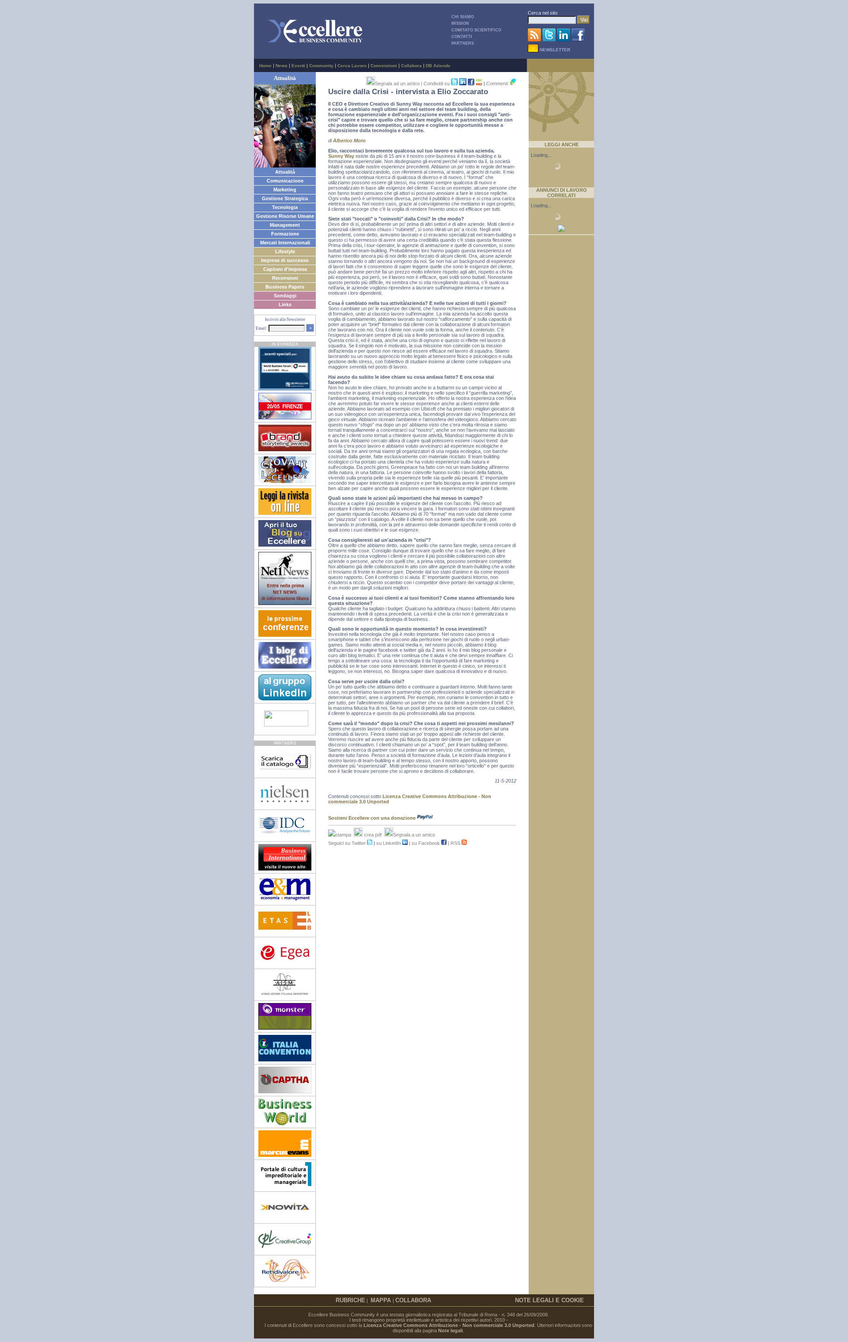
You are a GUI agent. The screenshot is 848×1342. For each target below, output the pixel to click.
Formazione (285, 233)
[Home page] (315, 43)
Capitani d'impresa (285, 269)
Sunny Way (341, 156)
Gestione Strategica (285, 198)
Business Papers (284, 286)
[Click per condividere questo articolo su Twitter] (454, 83)
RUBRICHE (350, 1300)
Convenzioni (384, 65)
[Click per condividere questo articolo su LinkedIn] (463, 83)
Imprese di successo (285, 260)
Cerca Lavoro (352, 65)
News (282, 65)
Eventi (298, 65)
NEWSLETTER (554, 49)
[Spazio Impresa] (284, 1187)
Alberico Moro (349, 140)
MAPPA (382, 1300)
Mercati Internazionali (285, 242)
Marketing (284, 189)
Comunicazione (285, 180)
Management (285, 225)
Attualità (285, 172)
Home (265, 65)
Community (321, 65)
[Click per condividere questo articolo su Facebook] (471, 83)
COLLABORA (413, 1300)
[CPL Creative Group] (284, 1250)
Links (285, 304)
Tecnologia (285, 207)
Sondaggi (285, 295)
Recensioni (285, 278)
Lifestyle (285, 251)
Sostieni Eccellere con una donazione (372, 818)
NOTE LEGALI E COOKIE (549, 1300)
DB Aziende (438, 65)
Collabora (411, 65)
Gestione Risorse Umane (285, 216)
